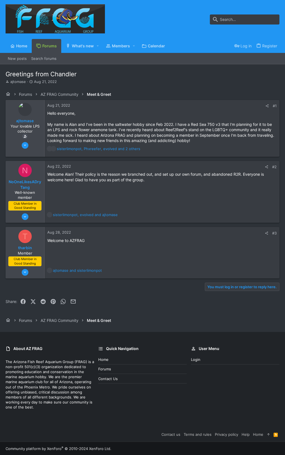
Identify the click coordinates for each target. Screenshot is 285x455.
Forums (104, 369)
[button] (97, 46)
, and (85, 214)
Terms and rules (198, 434)
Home (103, 359)
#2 (274, 167)
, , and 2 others (98, 148)
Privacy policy (226, 434)
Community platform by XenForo (58, 448)
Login (195, 359)
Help (246, 434)
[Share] (267, 106)
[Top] (268, 434)
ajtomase (18, 81)
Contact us (108, 378)
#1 (275, 106)
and (77, 270)
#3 (274, 233)
